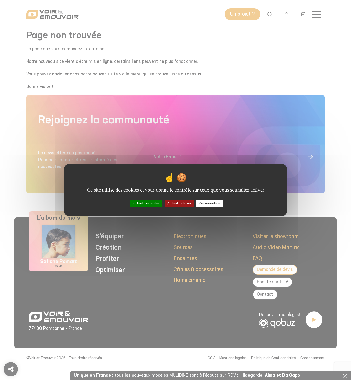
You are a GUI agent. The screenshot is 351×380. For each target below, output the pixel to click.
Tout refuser (180, 203)
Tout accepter (147, 203)
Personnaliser (210, 203)
